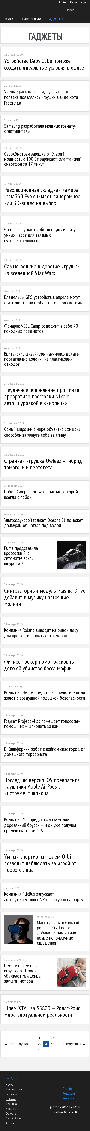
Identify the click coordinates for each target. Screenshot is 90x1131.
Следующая (72, 1044)
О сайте (68, 1089)
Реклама (68, 1098)
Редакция (69, 1094)
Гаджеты (55, 19)
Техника (11, 1104)
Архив (10, 1123)
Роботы (11, 1099)
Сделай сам (14, 1118)
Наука (9, 19)
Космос (11, 1109)
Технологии (30, 19)
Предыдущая (19, 1044)
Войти (63, 2)
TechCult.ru (76, 1107)
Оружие (11, 1114)
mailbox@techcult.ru (66, 1112)
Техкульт (23, 9)
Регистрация (78, 2)
